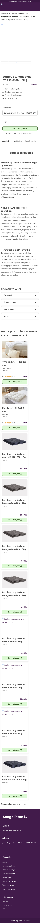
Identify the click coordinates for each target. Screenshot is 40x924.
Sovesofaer (6, 877)
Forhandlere (7, 905)
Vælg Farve (6, 122)
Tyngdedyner (17, 13)
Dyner (8, 13)
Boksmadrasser (8, 873)
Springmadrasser (9, 881)
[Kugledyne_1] (20, 42)
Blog (4, 908)
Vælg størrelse (6, 107)
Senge (4, 862)
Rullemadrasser (8, 889)
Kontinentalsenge (9, 866)
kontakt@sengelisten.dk (12, 830)
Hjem (3, 13)
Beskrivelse (6, 141)
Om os (5, 902)
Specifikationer (18, 141)
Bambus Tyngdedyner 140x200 (23, 17)
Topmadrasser (8, 885)
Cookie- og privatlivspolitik (20, 920)
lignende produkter (30, 141)
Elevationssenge (8, 870)
